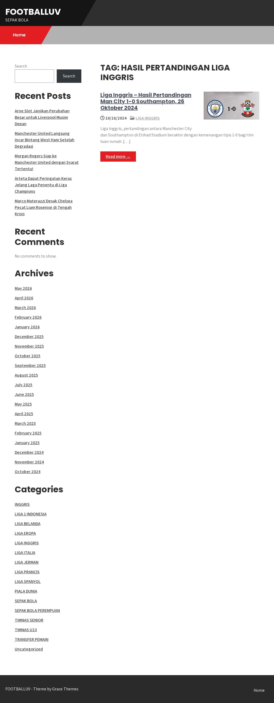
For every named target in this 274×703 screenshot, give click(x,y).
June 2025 (24, 394)
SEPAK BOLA (26, 601)
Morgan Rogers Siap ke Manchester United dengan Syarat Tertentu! (47, 162)
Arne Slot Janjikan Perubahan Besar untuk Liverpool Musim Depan (42, 117)
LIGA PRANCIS (27, 572)
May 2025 (23, 404)
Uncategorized (29, 649)
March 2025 (25, 423)
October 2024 (27, 471)
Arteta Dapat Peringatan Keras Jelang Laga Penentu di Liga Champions (43, 185)
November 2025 (29, 346)
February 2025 (28, 433)
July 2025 (23, 385)
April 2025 (24, 413)
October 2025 (27, 356)
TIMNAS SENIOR (29, 620)
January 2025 (27, 442)
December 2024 (29, 452)
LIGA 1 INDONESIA (31, 514)
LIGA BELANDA (27, 523)
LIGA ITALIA (25, 552)
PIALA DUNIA (26, 591)
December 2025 (29, 336)
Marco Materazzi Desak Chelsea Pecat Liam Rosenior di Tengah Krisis (44, 207)
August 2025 (26, 375)
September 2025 (30, 365)
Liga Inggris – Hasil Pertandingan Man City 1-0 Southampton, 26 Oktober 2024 (145, 101)
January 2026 (27, 327)
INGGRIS (22, 504)
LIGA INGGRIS (148, 118)
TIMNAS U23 (26, 630)
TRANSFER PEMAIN (31, 639)
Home (19, 35)
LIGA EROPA (25, 533)
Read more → (118, 156)
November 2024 (29, 462)
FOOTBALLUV (33, 12)
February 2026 (28, 317)
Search (21, 66)
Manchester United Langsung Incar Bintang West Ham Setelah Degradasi (44, 140)
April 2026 (24, 298)
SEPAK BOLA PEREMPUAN (37, 610)
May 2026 (23, 288)
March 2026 (25, 307)
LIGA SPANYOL (28, 581)
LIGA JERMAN (27, 562)
